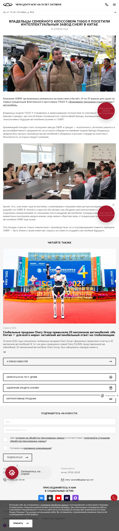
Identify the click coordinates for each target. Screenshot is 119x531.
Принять (18, 523)
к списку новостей (17, 362)
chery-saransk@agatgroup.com (79, 480)
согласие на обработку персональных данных (39, 438)
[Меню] (114, 4)
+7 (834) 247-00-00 (15, 480)
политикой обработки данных (54, 505)
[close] (117, 395)
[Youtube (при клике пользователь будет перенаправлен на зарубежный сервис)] (58, 498)
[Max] (75, 498)
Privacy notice (110, 395)
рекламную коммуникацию (37, 448)
